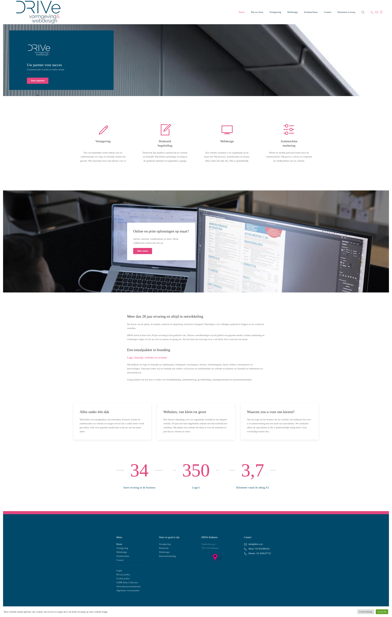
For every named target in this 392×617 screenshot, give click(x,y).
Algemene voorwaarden (127, 590)
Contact (120, 560)
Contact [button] (327, 12)
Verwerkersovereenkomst (128, 586)
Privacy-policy (123, 574)
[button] (362, 12)
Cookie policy (123, 578)
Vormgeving (275, 12)
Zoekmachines (311, 12)
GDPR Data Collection (127, 582)
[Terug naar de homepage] (35, 12)
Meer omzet (142, 251)
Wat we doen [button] (257, 12)
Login (119, 570)
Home (242, 12)
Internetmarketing (167, 556)
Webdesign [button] (292, 12)
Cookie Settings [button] (365, 612)
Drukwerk (164, 548)
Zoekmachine (122, 556)
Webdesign (121, 552)
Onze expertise (37, 80)
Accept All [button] (382, 612)
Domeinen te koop (346, 12)
